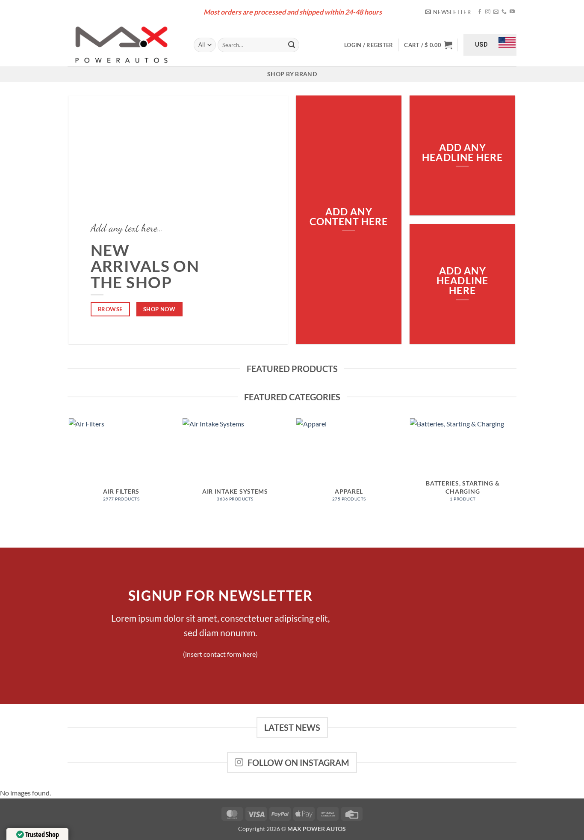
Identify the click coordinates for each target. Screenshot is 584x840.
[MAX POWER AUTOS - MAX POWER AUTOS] (124, 45)
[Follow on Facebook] (479, 12)
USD (481, 44)
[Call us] (504, 12)
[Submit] (291, 45)
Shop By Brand (292, 73)
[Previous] (69, 474)
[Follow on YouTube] (512, 12)
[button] (448, 12)
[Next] (515, 474)
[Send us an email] (495, 12)
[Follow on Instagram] (487, 12)
